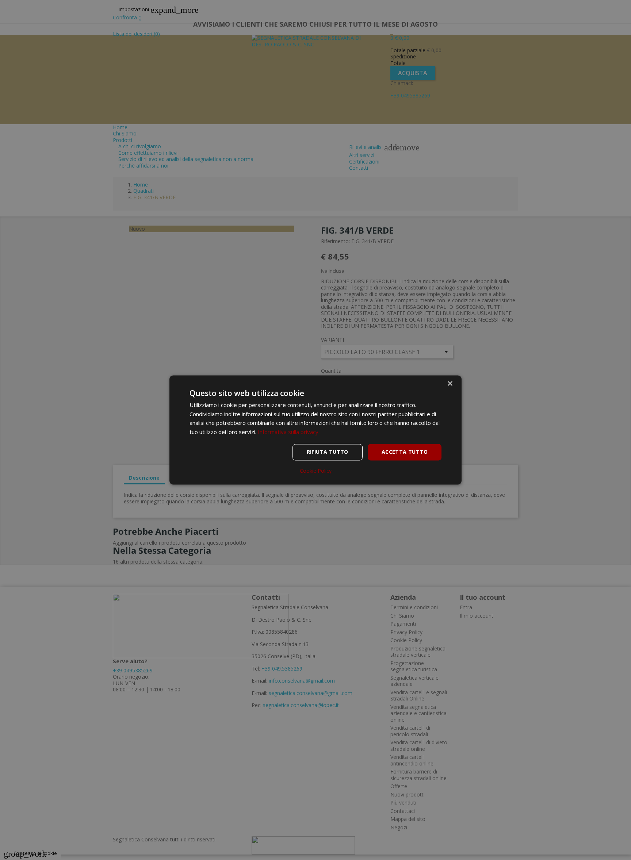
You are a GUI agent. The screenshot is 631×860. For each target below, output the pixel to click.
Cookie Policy (316, 471)
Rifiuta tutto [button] (327, 452)
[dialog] (315, 429)
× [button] (449, 384)
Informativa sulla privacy (288, 432)
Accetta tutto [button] (405, 452)
